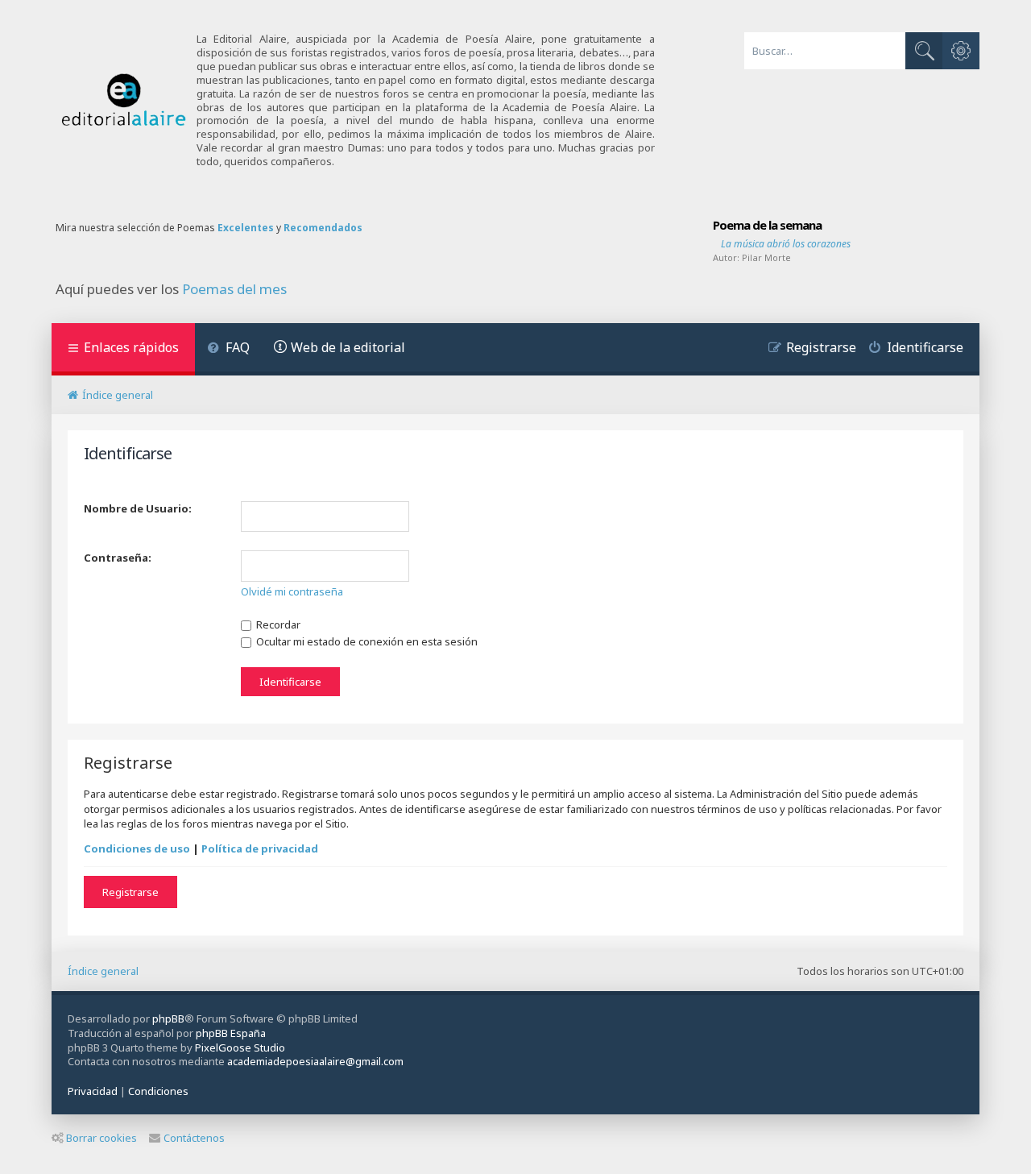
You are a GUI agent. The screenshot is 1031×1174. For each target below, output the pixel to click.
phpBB (168, 1018)
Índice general (103, 971)
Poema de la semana (767, 225)
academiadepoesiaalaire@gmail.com (315, 1061)
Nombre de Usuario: (138, 508)
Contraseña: (117, 557)
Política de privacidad (259, 848)
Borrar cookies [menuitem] (101, 1137)
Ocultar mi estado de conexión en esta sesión (366, 641)
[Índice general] (124, 100)
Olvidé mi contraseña (292, 591)
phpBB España (231, 1033)
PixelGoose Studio (240, 1047)
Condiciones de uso (137, 848)
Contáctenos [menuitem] (194, 1137)
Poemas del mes (234, 289)
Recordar (277, 624)
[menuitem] (228, 349)
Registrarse (130, 892)
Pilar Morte (766, 257)
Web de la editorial (348, 347)
